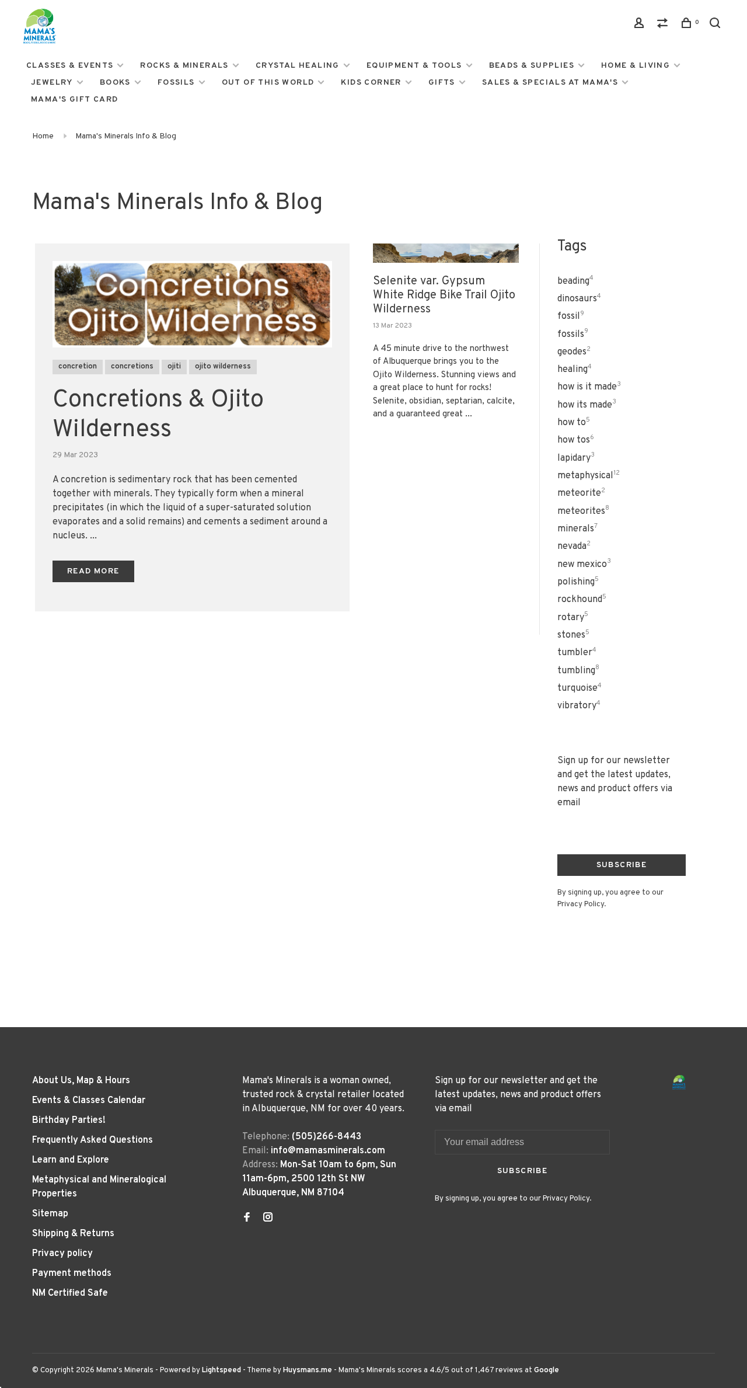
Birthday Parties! (69, 1120)
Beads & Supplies (531, 66)
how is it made (589, 387)
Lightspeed (221, 1370)
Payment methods (71, 1273)
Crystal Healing (298, 66)
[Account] (641, 25)
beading (575, 281)
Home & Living (635, 66)
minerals (577, 529)
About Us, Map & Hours (81, 1081)
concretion (77, 366)
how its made (586, 405)
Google (546, 1370)
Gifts (441, 83)
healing (574, 369)
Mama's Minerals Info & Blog (125, 136)
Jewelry (52, 83)
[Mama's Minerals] (679, 1082)
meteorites (583, 511)
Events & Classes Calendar (88, 1101)
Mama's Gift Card (74, 100)
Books (115, 83)
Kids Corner (371, 83)
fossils (572, 334)
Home (43, 136)
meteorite (581, 493)
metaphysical (588, 476)
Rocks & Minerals (184, 66)
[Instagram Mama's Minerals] (268, 1218)
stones (573, 635)
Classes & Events (69, 66)
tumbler (576, 653)
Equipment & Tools (414, 66)
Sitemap (50, 1214)
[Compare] (664, 25)
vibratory (579, 706)
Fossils (176, 83)
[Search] (717, 25)
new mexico (584, 564)
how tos (575, 440)
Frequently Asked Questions (92, 1140)
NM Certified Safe (70, 1293)
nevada (574, 546)
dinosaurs (579, 299)
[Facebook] (247, 1218)
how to (573, 423)
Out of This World (268, 83)
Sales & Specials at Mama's (550, 83)
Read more (93, 571)
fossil (570, 316)
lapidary (576, 458)
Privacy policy (62, 1254)
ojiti (174, 366)
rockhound (581, 600)
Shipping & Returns (73, 1234)
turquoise (579, 688)
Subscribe (621, 865)
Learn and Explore (70, 1160)
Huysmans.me (308, 1370)
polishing (578, 582)
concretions (132, 366)
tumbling (578, 671)
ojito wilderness (223, 366)
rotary (572, 618)
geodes (574, 352)
